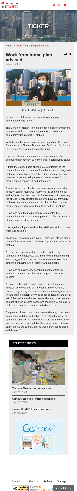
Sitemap (61, 481)
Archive (48, 481)
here (29, 120)
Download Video (31, 110)
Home (9, 45)
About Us (33, 481)
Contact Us (17, 481)
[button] (65, 5)
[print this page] (65, 53)
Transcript (49, 110)
